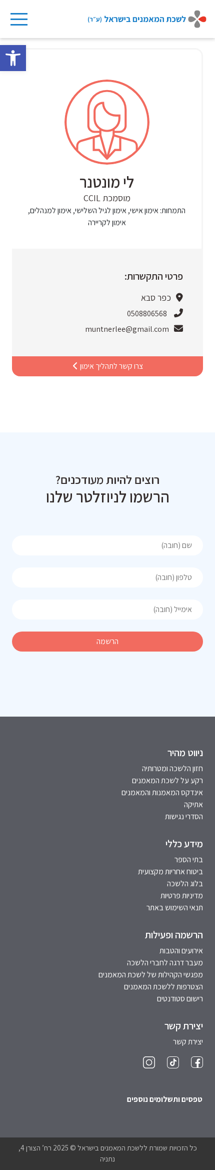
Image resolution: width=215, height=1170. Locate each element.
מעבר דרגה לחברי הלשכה (165, 962)
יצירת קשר (188, 1041)
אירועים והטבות (181, 950)
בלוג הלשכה (185, 883)
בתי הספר (188, 859)
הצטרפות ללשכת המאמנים (163, 986)
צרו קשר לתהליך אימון (110, 366)
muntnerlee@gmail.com (127, 329)
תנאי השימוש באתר (174, 907)
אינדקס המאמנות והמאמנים (162, 792)
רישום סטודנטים (180, 998)
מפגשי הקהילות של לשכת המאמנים (150, 974)
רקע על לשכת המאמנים (167, 780)
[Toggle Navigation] (18, 19)
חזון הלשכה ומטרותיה (172, 768)
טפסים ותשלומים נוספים (164, 1099)
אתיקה (193, 804)
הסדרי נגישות (184, 816)
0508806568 (147, 313)
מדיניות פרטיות (181, 895)
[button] (13, 58)
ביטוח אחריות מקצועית (170, 871)
